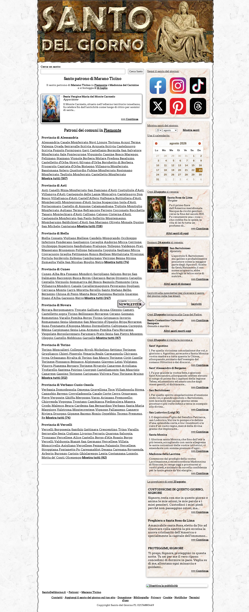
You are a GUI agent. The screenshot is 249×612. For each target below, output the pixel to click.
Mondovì (85, 274)
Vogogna (65, 401)
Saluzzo (115, 274)
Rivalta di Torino (79, 357)
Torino (47, 349)
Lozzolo (132, 453)
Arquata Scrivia (104, 146)
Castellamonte (108, 369)
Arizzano (107, 397)
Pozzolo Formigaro (67, 150)
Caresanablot (90, 449)
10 (157, 165)
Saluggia (125, 433)
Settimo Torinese (123, 349)
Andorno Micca (115, 242)
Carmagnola (113, 353)
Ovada (58, 146)
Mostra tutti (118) (90, 226)
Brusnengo (67, 250)
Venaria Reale (93, 353)
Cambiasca (96, 401)
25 (165, 174)
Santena (64, 369)
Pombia (105, 330)
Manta (84, 294)
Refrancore (91, 210)
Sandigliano (83, 246)
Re (43, 417)
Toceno (122, 413)
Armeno (92, 330)
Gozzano (127, 314)
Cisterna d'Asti (120, 214)
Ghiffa (70, 397)
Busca (77, 278)
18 (165, 170)
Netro (99, 262)
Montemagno (116, 218)
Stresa (139, 389)
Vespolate (49, 334)
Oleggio (116, 310)
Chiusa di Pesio (67, 294)
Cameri (128, 310)
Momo (86, 326)
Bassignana (50, 170)
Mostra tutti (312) (54, 377)
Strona (131, 258)
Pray (139, 246)
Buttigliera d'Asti (128, 198)
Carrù (71, 290)
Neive (79, 298)
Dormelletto (101, 326)
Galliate (93, 310)
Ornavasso (129, 393)
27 (157, 155)
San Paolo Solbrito (91, 218)
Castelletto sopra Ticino (59, 314)
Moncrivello (51, 445)
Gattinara (91, 429)
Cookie (167, 597)
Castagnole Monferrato (59, 218)
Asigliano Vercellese (76, 445)
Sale (63, 154)
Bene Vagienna (101, 294)
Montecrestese (83, 409)
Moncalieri (60, 349)
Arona (104, 310)
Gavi (85, 150)
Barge (110, 278)
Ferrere (106, 210)
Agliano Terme (71, 210)
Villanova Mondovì (56, 286)
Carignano (91, 373)
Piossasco (62, 361)
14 (186, 165)
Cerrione (134, 242)
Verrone (109, 258)
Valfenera (107, 198)
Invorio (125, 318)
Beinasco (77, 361)
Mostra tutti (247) (97, 298)
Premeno (135, 413)
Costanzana (116, 453)
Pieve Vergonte (53, 397)
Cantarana (68, 226)
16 (200, 165)
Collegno (76, 349)
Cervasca (48, 290)
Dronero (122, 278)
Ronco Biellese (100, 254)
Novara (47, 310)
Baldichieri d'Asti (75, 222)
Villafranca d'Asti (64, 198)
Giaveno (107, 361)
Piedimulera (114, 401)
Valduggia (61, 441)
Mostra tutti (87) (108, 338)
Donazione (124, 597)
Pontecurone (76, 154)
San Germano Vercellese (99, 441)
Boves (86, 278)
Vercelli (47, 429)
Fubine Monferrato (101, 170)
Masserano (50, 250)
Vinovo (47, 365)
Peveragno (118, 286)
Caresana (120, 449)
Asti (45, 190)
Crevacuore (50, 254)
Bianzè (75, 441)
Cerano (114, 314)
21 (186, 170)
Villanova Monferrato (111, 166)
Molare (101, 158)
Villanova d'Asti (53, 194)
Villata (123, 441)
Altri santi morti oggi (177, 330)
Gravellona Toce (102, 389)
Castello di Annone (76, 206)
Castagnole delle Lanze (83, 194)
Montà (61, 290)
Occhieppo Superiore (57, 246)
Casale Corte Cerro (106, 393)
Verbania (48, 389)
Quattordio (78, 170)
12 (172, 165)
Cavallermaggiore (95, 286)
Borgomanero (63, 310)
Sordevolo (61, 258)
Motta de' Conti (53, 457)
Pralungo (99, 246)
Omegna (83, 389)
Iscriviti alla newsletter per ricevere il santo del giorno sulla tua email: (175, 294)
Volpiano (130, 361)
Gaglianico (81, 242)
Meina (46, 330)
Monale (126, 222)
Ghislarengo (88, 453)
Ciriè (127, 357)
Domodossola (66, 389)
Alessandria (50, 142)
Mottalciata (120, 254)
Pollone (81, 250)
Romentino (50, 318)
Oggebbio (109, 413)
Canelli (54, 190)
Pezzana (98, 445)
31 (186, 155)
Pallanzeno (117, 409)
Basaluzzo (127, 158)
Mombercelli (51, 202)
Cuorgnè (89, 369)
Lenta (103, 453)
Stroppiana (50, 449)
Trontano (80, 401)
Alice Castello (83, 437)
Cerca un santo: (51, 66)
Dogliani (133, 286)
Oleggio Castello (54, 338)
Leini (118, 361)
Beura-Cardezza (76, 405)
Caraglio (135, 278)
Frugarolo (49, 166)
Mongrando (111, 238)
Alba (55, 274)
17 (157, 170)
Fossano (72, 274)
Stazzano (63, 158)
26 (172, 174)
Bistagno (87, 166)
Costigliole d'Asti (131, 190)
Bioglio (89, 262)
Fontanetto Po (69, 449)
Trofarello (49, 369)
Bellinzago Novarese (93, 314)
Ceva (134, 282)
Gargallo (89, 338)
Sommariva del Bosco (86, 282)
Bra (62, 274)
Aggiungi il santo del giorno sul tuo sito (90, 597)
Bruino (138, 373)
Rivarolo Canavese (107, 365)
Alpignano (92, 361)
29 (172, 155)
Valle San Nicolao (70, 262)
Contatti (57, 597)
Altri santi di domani (177, 283)
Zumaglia (49, 262)
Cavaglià (96, 242)
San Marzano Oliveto (104, 222)
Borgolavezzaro (68, 334)
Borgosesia (62, 429)
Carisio (73, 453)
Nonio (96, 413)
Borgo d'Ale (103, 437)
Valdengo (128, 246)
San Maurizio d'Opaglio (100, 322)
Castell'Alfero (88, 198)
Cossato (57, 238)
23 (200, 170)
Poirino (76, 369)
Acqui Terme (130, 142)
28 (165, 155)
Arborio (48, 453)
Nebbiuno (74, 338)
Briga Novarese (130, 322)
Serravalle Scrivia (77, 146)
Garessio (67, 298)
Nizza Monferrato (74, 190)
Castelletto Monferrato (108, 174)
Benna (120, 258)
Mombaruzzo (51, 222)
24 (157, 174)
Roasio (118, 437)
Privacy (156, 597)
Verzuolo (62, 282)
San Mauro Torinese (107, 357)
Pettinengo (80, 254)
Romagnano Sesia (55, 322)
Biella (46, 238)
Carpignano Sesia (65, 330)
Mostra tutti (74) (116, 262)
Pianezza (59, 365)
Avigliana (129, 365)
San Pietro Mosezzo (128, 334)
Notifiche (180, 597)
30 (179, 155)
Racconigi (64, 278)
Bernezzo (48, 294)
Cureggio (135, 326)
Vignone (101, 409)
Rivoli (88, 349)
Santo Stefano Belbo (116, 290)
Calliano (89, 214)
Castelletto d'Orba (55, 162)
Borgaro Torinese (79, 365)
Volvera (105, 373)
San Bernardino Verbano (107, 405)
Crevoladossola (80, 393)
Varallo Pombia (70, 318)
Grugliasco (50, 353)
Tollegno (113, 246)
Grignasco (111, 318)
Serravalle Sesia (53, 433)
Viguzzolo (94, 154)
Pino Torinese (122, 373)
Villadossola (125, 389)
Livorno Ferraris (92, 433)
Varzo (95, 397)
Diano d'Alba (51, 298)
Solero (64, 170)
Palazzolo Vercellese (120, 445)
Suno (45, 326)
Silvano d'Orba (90, 162)
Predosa (113, 158)
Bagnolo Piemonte (116, 282)
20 (179, 170)
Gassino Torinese (69, 373)
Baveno (62, 393)
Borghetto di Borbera (117, 162)
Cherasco (98, 278)
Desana (106, 449)
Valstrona (64, 409)
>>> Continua (129, 119)
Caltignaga (119, 326)
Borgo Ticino (92, 318)
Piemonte (100, 85)
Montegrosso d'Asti (76, 202)
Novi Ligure (98, 142)
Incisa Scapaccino (105, 202)
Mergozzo (83, 397)
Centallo (48, 282)
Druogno (59, 413)
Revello (95, 290)
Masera (129, 401)
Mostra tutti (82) (94, 457)
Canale (76, 286)
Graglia (65, 254)
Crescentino (108, 429)
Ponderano (64, 242)
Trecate (80, 310)
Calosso (102, 214)
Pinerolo (75, 353)
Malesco (58, 405)
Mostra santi (191, 130)
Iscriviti (196, 303)
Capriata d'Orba (69, 166)
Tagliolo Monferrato (75, 174)
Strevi (73, 162)
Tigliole (120, 206)
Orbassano (58, 357)
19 (172, 170)
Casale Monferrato (74, 142)
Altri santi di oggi (177, 233)
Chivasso (130, 353)
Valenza (47, 146)
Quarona (112, 433)
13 (179, 165)
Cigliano (72, 433)
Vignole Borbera (83, 158)
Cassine (108, 154)
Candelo (95, 238)
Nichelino (101, 349)
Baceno (85, 413)
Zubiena (76, 258)
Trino (122, 429)
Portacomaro (51, 206)
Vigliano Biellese (75, 238)
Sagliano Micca (128, 250)
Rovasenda (135, 449)
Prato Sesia (104, 334)
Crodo (46, 405)
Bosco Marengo (126, 154)
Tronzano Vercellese (57, 437)
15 (193, 165)
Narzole (118, 294)
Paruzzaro (88, 334)
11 (165, 165)
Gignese (73, 413)
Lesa (82, 330)
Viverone (137, 254)
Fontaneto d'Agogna (65, 326)
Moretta (82, 290)
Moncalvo (108, 194)
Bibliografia (141, 597)
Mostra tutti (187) (55, 178)
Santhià (77, 429)
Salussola (95, 250)
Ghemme (76, 322)
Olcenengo (73, 457)
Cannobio (49, 393)
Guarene (131, 294)
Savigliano (101, 274)
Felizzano (49, 158)
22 (193, 170)
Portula (47, 258)
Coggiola (109, 250)
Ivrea (45, 357)
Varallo (133, 429)
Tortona (114, 142)
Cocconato (121, 210)
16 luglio (102, 87)
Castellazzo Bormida (105, 150)
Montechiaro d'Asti (67, 214)
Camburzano (92, 258)
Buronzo (61, 453)
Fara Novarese (122, 330)
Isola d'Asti (127, 202)
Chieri (63, 353)
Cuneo (46, 274)
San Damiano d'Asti (102, 190)
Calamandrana (102, 206)
